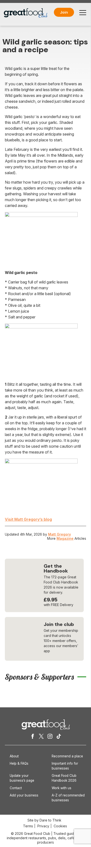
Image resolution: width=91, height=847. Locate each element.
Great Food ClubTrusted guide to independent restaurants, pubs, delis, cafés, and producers (45, 837)
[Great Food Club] (25, 13)
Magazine (65, 538)
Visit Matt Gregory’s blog (28, 519)
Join (64, 12)
